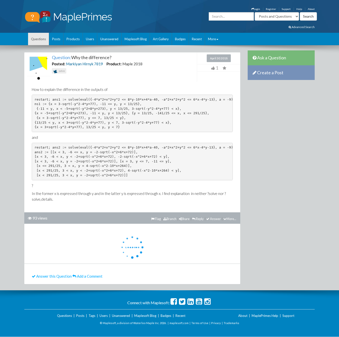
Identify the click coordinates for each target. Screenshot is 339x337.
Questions (38, 39)
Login (257, 8)
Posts (56, 39)
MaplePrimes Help (265, 316)
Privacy (216, 323)
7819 (98, 64)
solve (61, 70)
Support (286, 8)
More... (231, 219)
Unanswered (109, 39)
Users (90, 39)
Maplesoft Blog (136, 39)
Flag (157, 219)
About (311, 8)
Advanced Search (303, 27)
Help (299, 8)
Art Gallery (161, 39)
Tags (92, 316)
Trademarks (231, 323)
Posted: (58, 64)
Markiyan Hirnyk (79, 64)
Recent (197, 39)
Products (73, 39)
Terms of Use (199, 323)
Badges (180, 39)
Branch (171, 219)
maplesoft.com (179, 323)
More (212, 39)
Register (271, 8)
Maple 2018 (132, 64)
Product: (114, 64)
